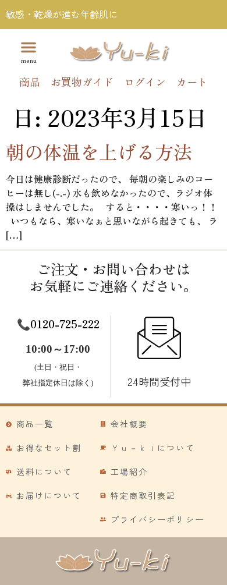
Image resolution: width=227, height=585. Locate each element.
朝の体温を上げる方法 (99, 151)
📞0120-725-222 (58, 323)
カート (192, 81)
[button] (28, 51)
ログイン (145, 81)
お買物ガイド (82, 81)
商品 (29, 81)
